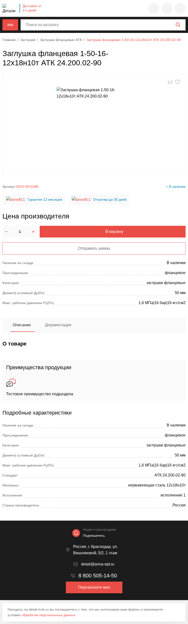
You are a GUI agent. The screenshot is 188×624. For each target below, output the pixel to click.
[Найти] (178, 24)
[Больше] (33, 232)
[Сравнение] (167, 8)
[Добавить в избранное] (177, 82)
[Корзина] (180, 8)
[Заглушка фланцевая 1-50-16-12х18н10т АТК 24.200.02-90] (94, 124)
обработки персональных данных (48, 615)
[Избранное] (153, 8)
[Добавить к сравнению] (170, 82)
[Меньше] (6, 232)
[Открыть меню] (10, 24)
